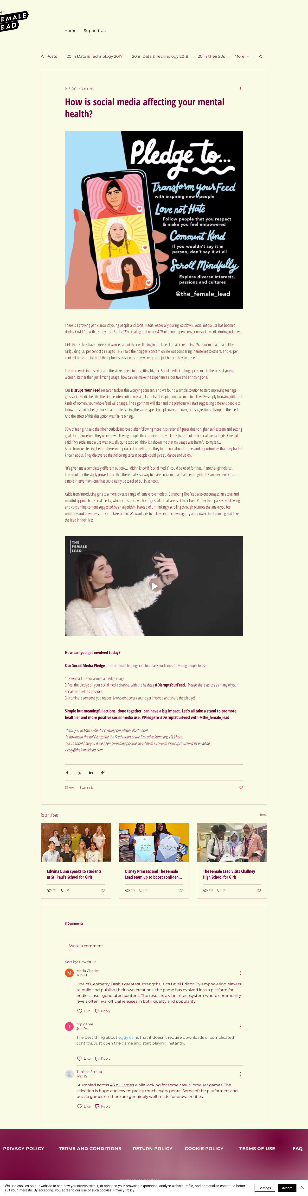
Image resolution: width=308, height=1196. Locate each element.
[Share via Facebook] (67, 772)
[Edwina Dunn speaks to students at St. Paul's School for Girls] (76, 842)
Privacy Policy (123, 1190)
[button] (261, 56)
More (239, 56)
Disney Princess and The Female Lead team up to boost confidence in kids (153, 874)
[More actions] (240, 88)
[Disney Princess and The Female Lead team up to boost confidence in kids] (154, 842)
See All (263, 814)
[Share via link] (102, 772)
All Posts (49, 56)
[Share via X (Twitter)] (79, 772)
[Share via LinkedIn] (91, 772)
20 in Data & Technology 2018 (160, 56)
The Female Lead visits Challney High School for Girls (229, 874)
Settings (265, 1187)
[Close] (302, 1187)
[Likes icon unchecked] (80, 1011)
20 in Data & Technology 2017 (94, 56)
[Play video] (154, 586)
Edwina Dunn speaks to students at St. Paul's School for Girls (74, 874)
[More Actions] (240, 973)
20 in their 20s (211, 56)
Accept (287, 1187)
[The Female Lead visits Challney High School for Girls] (232, 842)
